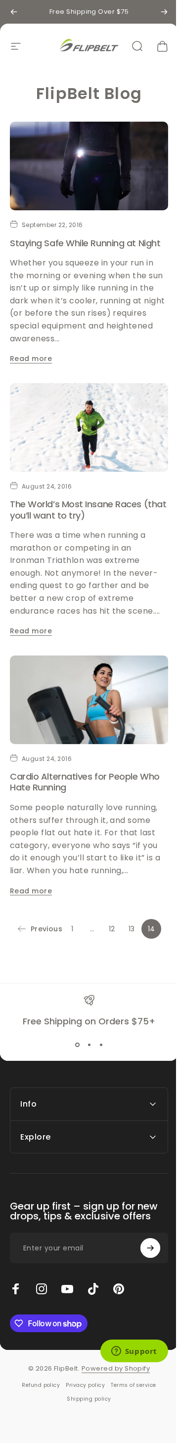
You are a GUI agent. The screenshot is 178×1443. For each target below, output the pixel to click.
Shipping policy (85, 1386)
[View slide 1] (77, 1044)
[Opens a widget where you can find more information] (126, 1352)
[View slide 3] (101, 1044)
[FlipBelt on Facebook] (16, 1276)
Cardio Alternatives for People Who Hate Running (85, 782)
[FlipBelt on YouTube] (67, 1276)
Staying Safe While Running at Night (85, 243)
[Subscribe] (143, 1236)
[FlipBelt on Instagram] (41, 1276)
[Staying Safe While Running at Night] (89, 166)
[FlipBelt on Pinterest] (119, 1276)
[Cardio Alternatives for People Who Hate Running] (89, 700)
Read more (31, 358)
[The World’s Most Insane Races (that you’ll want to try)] (89, 427)
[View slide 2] (89, 1044)
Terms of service (130, 1373)
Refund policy (37, 1373)
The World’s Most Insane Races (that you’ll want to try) (88, 510)
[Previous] (14, 12)
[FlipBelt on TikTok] (93, 1276)
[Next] (164, 12)
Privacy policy (81, 1373)
